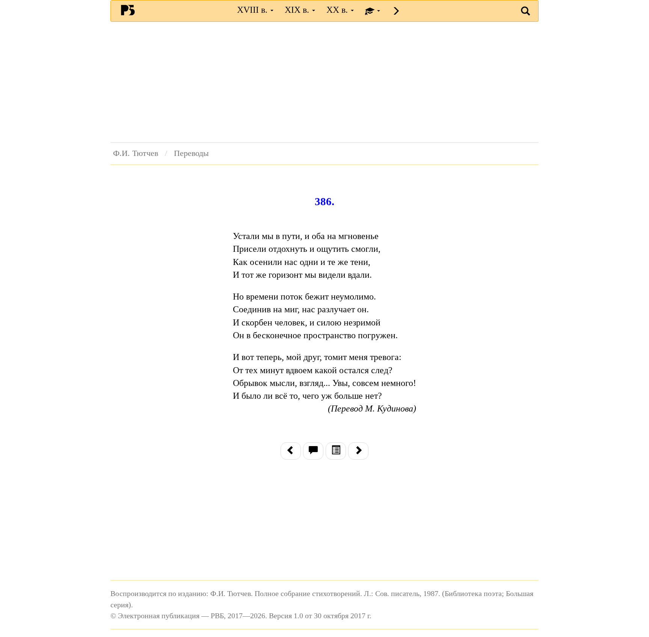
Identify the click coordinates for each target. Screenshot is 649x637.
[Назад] (291, 451)
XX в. (338, 10)
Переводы (191, 153)
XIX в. (298, 10)
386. (324, 201)
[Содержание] (336, 451)
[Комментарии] (313, 451)
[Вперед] (358, 451)
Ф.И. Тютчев (135, 153)
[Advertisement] (324, 82)
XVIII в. (253, 10)
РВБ (127, 9)
